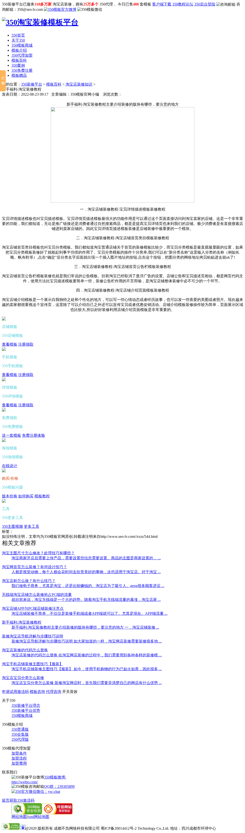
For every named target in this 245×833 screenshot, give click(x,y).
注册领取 (25, 344)
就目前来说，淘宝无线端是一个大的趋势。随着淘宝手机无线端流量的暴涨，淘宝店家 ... (86, 600)
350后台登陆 (204, 4)
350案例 (18, 65)
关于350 (18, 40)
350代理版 (20, 739)
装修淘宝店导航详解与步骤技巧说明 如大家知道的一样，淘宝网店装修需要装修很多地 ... (86, 641)
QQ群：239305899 (59, 786)
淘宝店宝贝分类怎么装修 (23, 678)
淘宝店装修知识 (79, 84)
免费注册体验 (33, 435)
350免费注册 (22, 70)
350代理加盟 (22, 55)
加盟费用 (19, 763)
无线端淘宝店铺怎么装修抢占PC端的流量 (37, 595)
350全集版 (20, 734)
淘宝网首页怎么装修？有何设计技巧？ (34, 567)
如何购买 (25, 496)
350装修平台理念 (25, 705)
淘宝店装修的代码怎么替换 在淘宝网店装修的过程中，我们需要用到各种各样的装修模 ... (86, 655)
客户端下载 (161, 4)
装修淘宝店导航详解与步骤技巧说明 (32, 636)
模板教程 (42, 496)
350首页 (18, 35)
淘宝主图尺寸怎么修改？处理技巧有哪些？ (38, 553)
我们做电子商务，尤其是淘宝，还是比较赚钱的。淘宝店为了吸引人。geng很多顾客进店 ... (87, 586)
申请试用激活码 (15, 692)
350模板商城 (22, 45)
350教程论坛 (182, 4)
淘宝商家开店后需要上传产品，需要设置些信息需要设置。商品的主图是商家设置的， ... (86, 558)
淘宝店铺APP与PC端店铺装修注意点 (33, 608)
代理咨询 (53, 692)
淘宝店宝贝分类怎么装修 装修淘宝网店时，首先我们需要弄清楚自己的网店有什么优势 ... (86, 683)
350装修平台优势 (25, 710)
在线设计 (9, 466)
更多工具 (31, 526)
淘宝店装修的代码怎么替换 (25, 650)
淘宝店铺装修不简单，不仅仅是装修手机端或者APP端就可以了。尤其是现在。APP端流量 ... (89, 613)
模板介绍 (19, 50)
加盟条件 (19, 753)
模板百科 (19, 60)
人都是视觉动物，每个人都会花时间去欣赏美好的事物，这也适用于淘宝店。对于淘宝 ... (86, 572)
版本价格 (9, 496)
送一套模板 (11, 435)
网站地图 (19, 817)
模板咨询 (37, 692)
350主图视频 (12, 526)
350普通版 (20, 729)
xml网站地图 (38, 817)
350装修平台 (31, 84)
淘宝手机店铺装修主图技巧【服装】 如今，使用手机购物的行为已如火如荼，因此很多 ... (86, 669)
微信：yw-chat (48, 791)
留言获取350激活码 (18, 800)
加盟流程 (19, 758)
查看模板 (9, 344)
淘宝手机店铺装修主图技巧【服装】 (32, 664)
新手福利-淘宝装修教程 (21, 622)
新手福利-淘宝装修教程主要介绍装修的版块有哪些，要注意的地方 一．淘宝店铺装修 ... (85, 627)
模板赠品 (19, 75)
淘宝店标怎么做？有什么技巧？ (29, 581)
